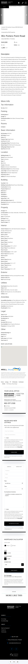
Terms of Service (7, 529)
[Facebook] (12, 649)
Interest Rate (7, 562)
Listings (6, 382)
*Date (5, 480)
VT (10, 382)
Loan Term (7, 542)
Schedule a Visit (19, 466)
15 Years (14, 545)
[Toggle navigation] (26, 3)
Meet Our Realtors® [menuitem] (5, 628)
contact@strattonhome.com (15, 643)
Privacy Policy (19, 447)
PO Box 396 (15, 639)
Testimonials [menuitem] (3, 631)
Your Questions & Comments (10, 491)
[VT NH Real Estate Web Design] (14, 655)
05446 (3, 384)
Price (5, 550)
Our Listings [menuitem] (3, 618)
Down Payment (8, 556)
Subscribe (14, 452)
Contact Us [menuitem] (3, 630)
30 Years (8, 545)
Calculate (14, 570)
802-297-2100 (22, 2)
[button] (2, 15)
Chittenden (14, 382)
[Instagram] (16, 649)
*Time (5, 486)
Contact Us (9, 466)
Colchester (21, 382)
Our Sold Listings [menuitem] (4, 620)
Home (2, 382)
